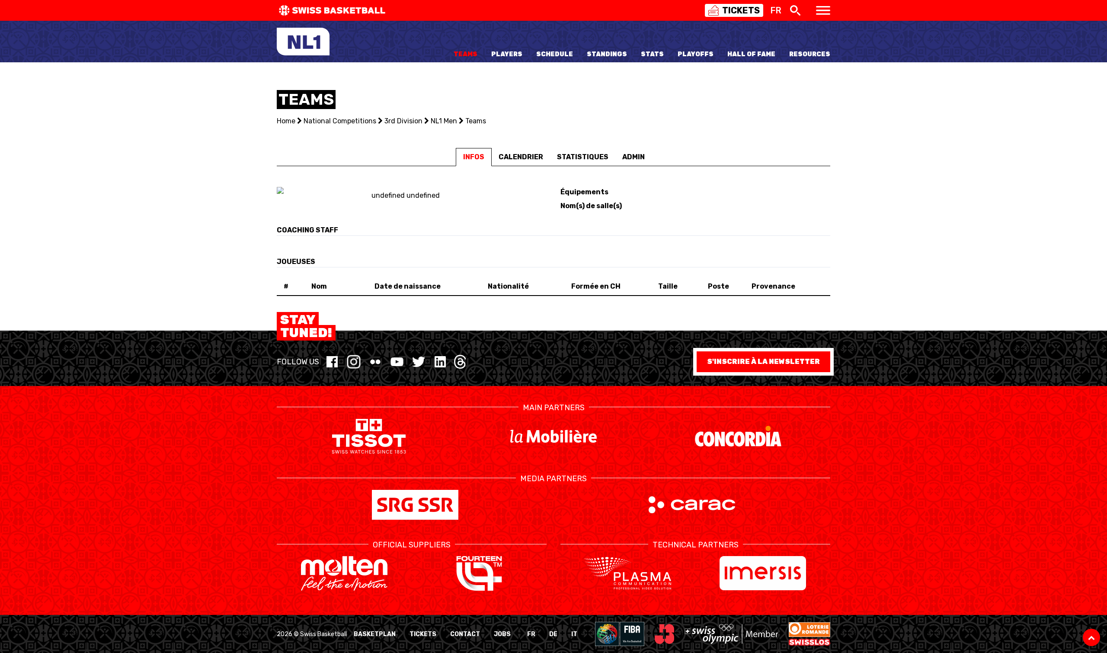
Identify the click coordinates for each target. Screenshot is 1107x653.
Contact (465, 634)
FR (531, 634)
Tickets (423, 634)
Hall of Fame (751, 54)
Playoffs (695, 54)
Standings (607, 54)
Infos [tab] (473, 157)
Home (286, 121)
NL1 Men (444, 121)
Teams (465, 54)
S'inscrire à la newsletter (763, 361)
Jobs (502, 634)
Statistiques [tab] (582, 157)
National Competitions (340, 121)
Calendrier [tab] (521, 157)
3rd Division (403, 121)
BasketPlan (375, 634)
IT (574, 634)
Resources (809, 54)
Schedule (554, 54)
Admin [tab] (633, 157)
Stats (652, 54)
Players (506, 54)
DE (553, 634)
